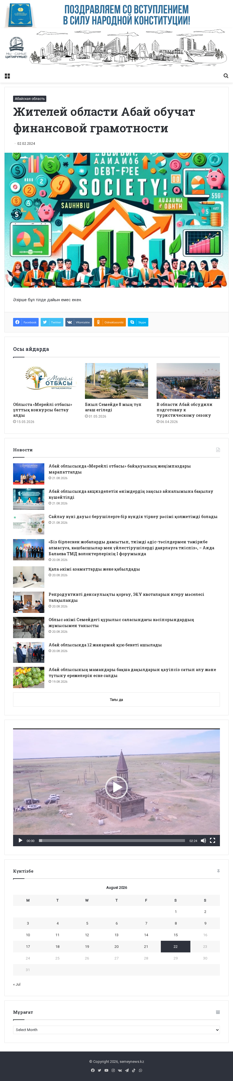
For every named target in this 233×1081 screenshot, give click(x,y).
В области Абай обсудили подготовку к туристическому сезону (185, 410)
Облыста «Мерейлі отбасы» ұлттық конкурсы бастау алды (42, 410)
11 (57, 935)
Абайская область (30, 99)
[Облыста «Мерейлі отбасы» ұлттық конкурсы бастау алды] (44, 381)
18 (57, 946)
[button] (116, 787)
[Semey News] (116, 49)
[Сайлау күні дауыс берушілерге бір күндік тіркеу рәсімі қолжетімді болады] (28, 524)
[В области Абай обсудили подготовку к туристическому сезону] (188, 381)
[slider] (112, 840)
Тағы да (116, 699)
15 (176, 935)
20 (116, 946)
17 (28, 946)
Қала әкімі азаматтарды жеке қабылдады (94, 569)
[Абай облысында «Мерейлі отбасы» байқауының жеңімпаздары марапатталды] (28, 474)
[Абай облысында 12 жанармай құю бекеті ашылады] (28, 652)
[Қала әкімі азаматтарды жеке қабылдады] (28, 577)
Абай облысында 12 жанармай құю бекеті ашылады (105, 645)
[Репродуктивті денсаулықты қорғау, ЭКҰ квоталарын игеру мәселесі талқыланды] (28, 602)
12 (87, 935)
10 (28, 935)
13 (116, 935)
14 (146, 935)
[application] (116, 787)
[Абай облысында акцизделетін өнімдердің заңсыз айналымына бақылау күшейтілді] (28, 499)
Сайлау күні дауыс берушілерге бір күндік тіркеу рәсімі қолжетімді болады (133, 516)
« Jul (16, 984)
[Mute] (203, 840)
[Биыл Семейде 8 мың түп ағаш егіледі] (116, 381)
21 (146, 946)
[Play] (20, 840)
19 (87, 946)
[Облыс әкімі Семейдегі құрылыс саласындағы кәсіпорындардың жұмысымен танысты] (28, 627)
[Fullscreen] (212, 840)
